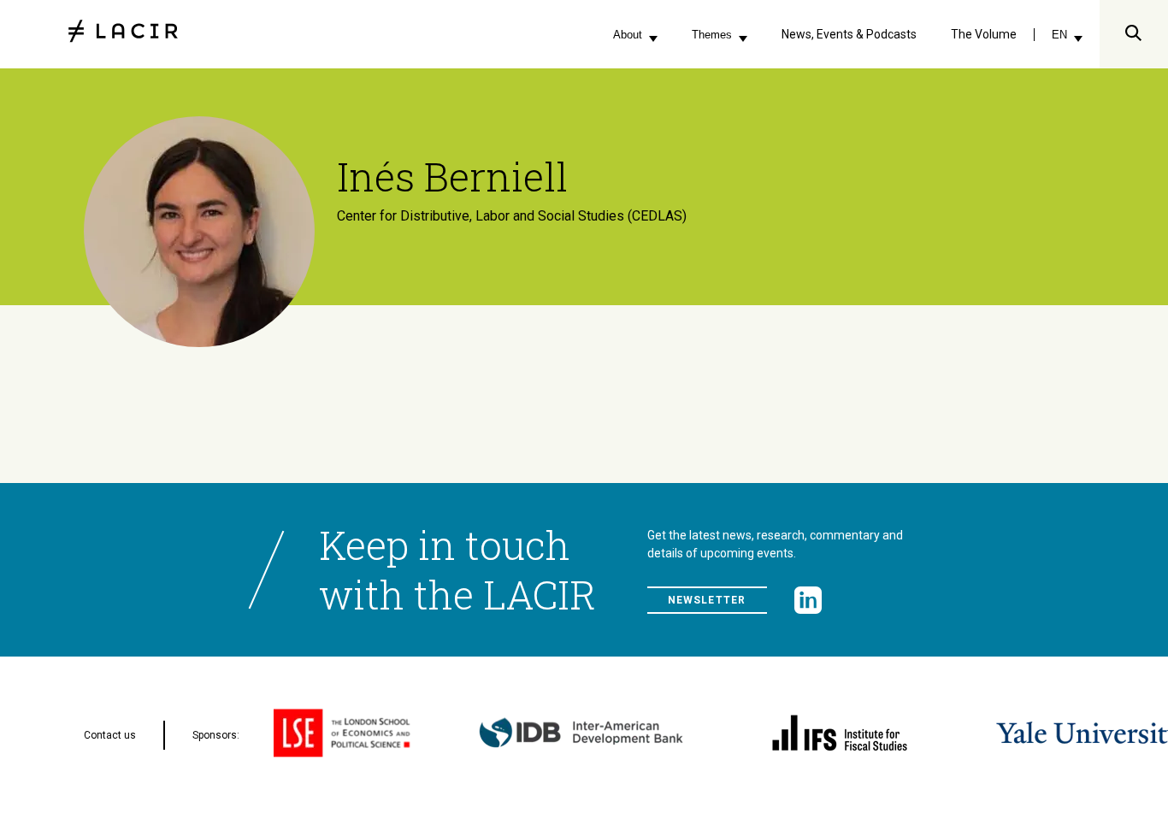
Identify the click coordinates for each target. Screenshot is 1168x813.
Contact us (110, 735)
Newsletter (707, 600)
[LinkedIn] (808, 600)
